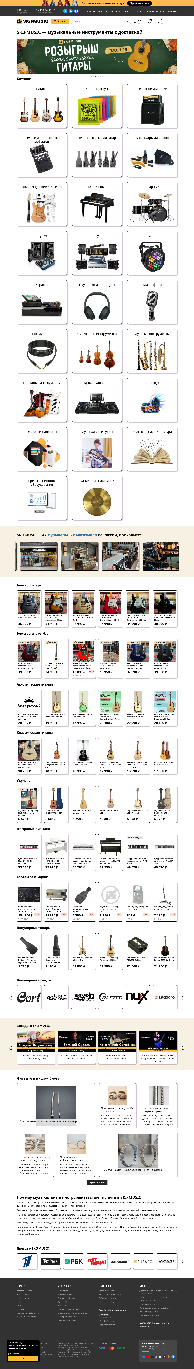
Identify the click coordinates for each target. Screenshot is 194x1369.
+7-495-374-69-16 (44, 10)
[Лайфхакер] (120, 1261)
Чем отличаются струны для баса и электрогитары (49, 1121)
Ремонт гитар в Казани (149, 1311)
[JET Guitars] (83, 997)
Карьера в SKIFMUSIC (68, 1316)
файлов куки (13, 1353)
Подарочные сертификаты (29, 1313)
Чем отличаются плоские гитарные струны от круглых (156, 1110)
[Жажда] (143, 1261)
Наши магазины (94, 11)
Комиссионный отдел (148, 1300)
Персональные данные (109, 1302)
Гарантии (21, 1302)
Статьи (20, 1305)
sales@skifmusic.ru (45, 13)
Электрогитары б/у (32, 633)
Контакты (172, 11)
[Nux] (138, 997)
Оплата (118, 11)
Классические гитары (35, 732)
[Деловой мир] (167, 1261)
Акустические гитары (35, 684)
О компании (148, 11)
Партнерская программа (69, 1309)
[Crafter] (110, 997)
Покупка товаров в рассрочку (153, 1297)
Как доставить (23, 1298)
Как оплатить (23, 1294)
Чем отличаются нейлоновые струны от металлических (73, 1158)
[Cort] (29, 997)
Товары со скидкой (32, 877)
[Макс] (76, 11)
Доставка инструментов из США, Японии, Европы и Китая (158, 1292)
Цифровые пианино (33, 829)
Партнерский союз (66, 1298)
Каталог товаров (24, 1291)
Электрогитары (29, 585)
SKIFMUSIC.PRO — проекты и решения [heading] (155, 1325)
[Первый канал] (27, 1261)
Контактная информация (112, 1310)
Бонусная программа (26, 1316)
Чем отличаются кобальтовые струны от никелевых (132, 1169)
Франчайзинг (64, 1302)
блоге (54, 1078)
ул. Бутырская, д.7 (24, 13)
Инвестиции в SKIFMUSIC (69, 1320)
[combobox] (101, 21)
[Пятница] (97, 1261)
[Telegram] (65, 11)
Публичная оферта (107, 1298)
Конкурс (20, 1309)
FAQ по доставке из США (110, 1294)
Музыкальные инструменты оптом (73, 1313)
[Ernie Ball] (56, 997)
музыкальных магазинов (72, 534)
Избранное (139, 23)
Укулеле (23, 780)
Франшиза (161, 11)
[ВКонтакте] (71, 11)
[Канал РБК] (74, 1261)
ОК (23, 1358)
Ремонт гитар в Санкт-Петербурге (154, 1308)
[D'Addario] (165, 997)
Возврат (128, 11)
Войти (150, 23)
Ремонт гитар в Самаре (150, 1315)
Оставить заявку (106, 1291)
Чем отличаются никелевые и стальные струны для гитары (35, 1158)
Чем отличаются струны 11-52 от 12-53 (117, 1110)
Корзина (172, 23)
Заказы (161, 23)
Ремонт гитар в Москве (149, 1304)
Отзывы (137, 11)
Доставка (108, 11)
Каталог (62, 21)
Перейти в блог (97, 1182)
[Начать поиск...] (128, 21)
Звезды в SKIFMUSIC (33, 1025)
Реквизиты (62, 1305)
